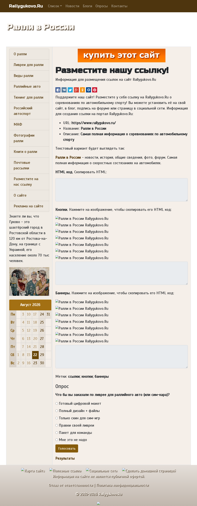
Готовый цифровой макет (80, 403)
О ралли (20, 54)
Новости (72, 6)
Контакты (119, 6)
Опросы (101, 6)
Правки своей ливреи (76, 425)
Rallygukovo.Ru (26, 6)
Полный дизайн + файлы (79, 411)
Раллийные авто (27, 86)
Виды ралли (23, 75)
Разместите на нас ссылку (26, 182)
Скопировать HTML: (90, 172)
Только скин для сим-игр (79, 418)
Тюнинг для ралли (28, 97)
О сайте (20, 195)
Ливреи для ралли (28, 65)
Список (53, 6)
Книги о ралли (25, 151)
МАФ (18, 124)
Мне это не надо (73, 440)
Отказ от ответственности (70, 485)
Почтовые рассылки (22, 165)
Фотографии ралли (24, 138)
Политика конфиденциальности (122, 485)
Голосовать (66, 448)
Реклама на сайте (28, 206)
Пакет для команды (75, 432)
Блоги (87, 6)
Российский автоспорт (23, 111)
